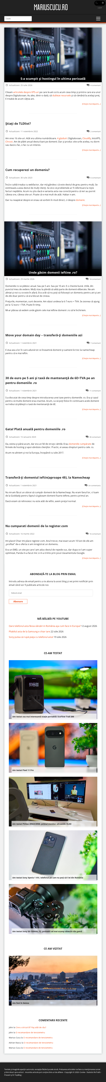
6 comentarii (95, 177)
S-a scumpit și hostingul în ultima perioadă (53, 79)
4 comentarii (95, 85)
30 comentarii (95, 437)
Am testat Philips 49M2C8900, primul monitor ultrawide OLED (41, 824)
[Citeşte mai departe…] (91, 104)
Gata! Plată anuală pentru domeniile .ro (35, 429)
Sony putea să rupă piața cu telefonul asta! (31, 637)
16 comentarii (95, 534)
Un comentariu (94, 485)
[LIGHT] (99, 3)
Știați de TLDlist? (18, 124)
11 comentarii (95, 390)
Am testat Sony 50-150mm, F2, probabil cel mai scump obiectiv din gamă (47, 931)
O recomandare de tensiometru (30, 1032)
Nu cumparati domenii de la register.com (36, 526)
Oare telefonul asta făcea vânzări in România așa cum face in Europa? (45, 626)
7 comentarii (95, 343)
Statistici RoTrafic (94, 1072)
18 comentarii (95, 279)
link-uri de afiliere (56, 1072)
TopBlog (18, 1075)
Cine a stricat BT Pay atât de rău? (31, 1027)
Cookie (82, 1072)
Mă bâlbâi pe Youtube (53, 618)
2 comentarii (95, 131)
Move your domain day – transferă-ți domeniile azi (43, 335)
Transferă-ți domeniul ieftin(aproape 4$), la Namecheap (47, 477)
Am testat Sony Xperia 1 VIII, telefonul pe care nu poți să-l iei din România (47, 877)
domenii (80, 200)
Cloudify (86, 138)
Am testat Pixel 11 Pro (23, 770)
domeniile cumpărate (80, 443)
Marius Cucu (15, 1037)
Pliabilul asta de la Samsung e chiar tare (29, 631)
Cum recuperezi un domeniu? (27, 170)
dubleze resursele (61, 95)
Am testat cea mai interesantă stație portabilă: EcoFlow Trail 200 (43, 716)
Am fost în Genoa (20, 1003)
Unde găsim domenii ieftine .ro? (53, 273)
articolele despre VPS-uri (26, 92)
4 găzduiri (62, 138)
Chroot (9, 141)
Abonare (18, 601)
